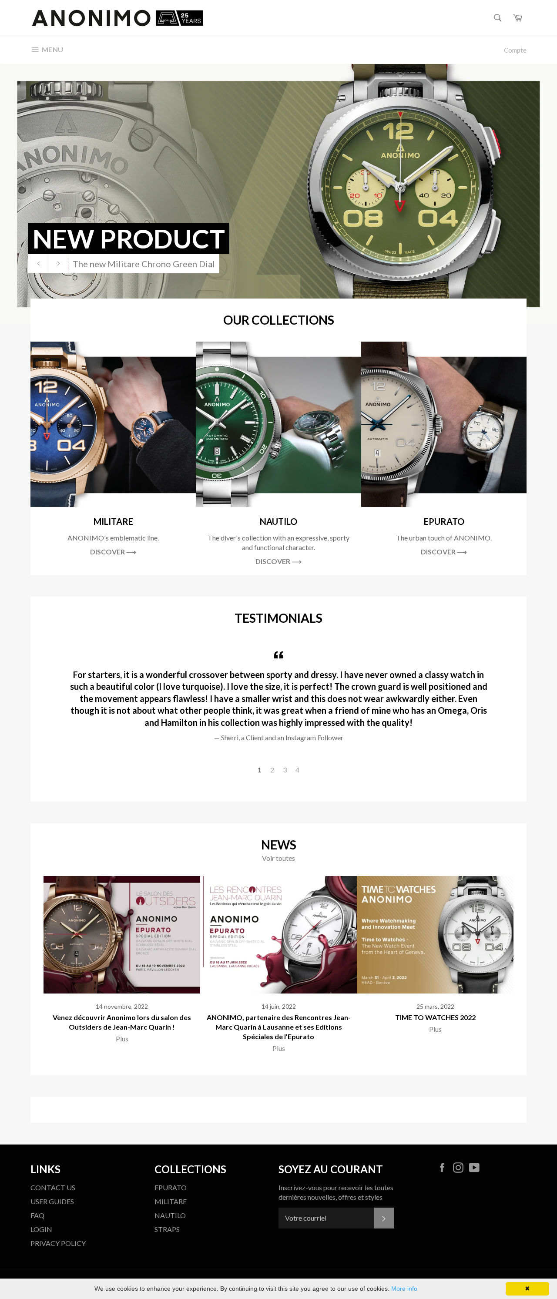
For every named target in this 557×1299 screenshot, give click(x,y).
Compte (515, 50)
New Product (129, 238)
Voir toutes (278, 858)
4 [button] (297, 769)
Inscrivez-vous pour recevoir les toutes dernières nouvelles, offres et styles (335, 1192)
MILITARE (170, 1201)
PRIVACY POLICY (58, 1243)
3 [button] (285, 769)
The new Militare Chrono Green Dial (144, 263)
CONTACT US (52, 1187)
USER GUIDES (52, 1201)
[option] (278, 194)
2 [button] (272, 769)
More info (404, 1288)
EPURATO (170, 1187)
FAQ (37, 1215)
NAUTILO (170, 1215)
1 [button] (260, 769)
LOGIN (41, 1229)
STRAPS (167, 1229)
